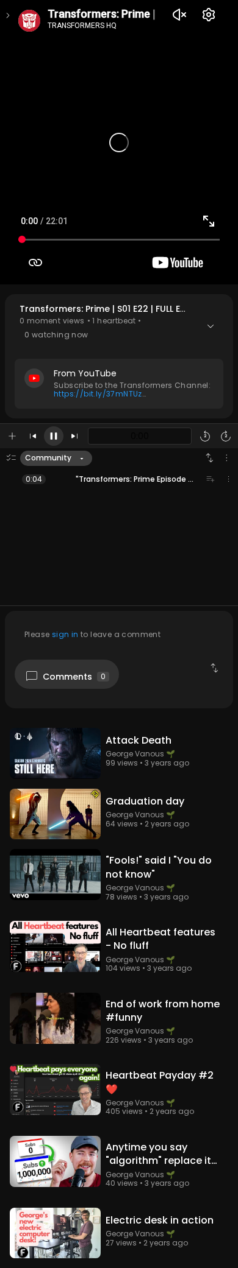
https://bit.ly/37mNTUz (98, 394)
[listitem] (119, 479)
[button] (119, 356)
